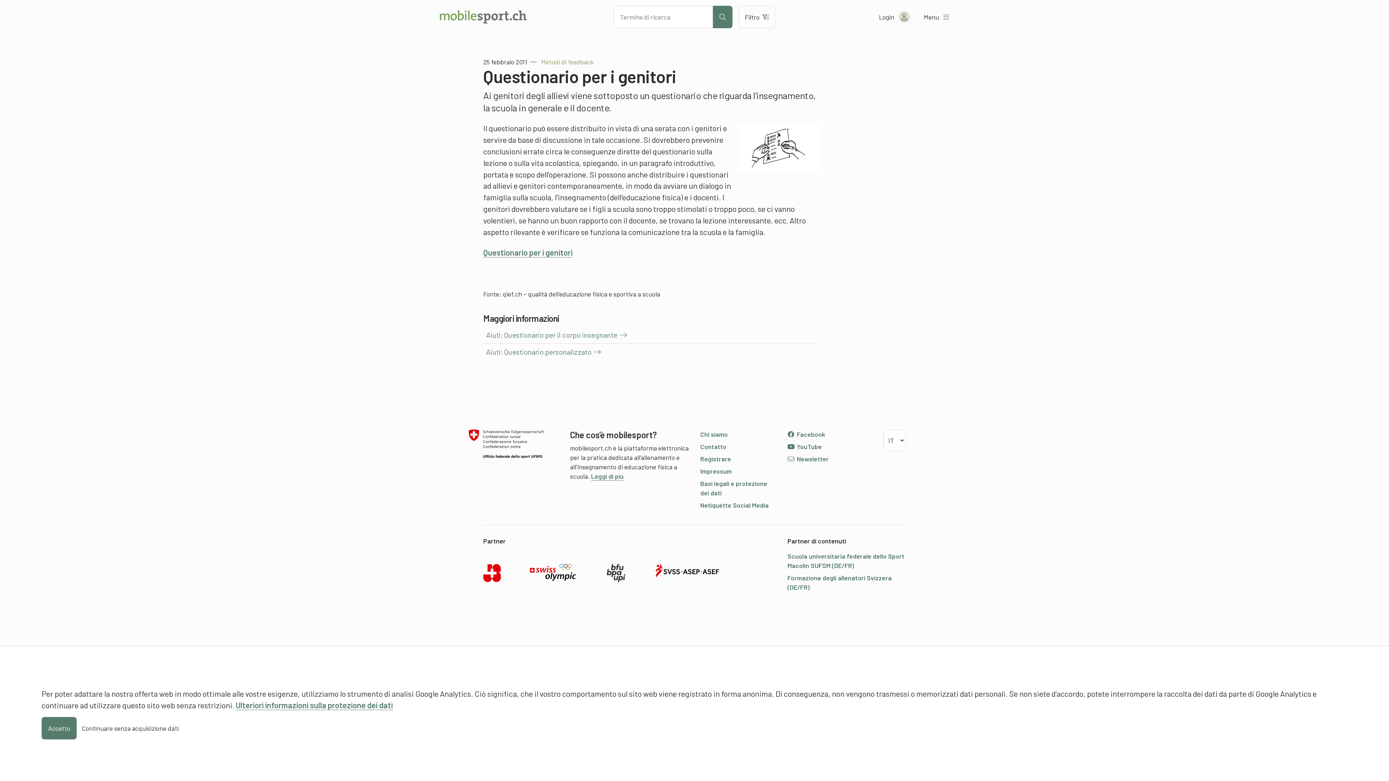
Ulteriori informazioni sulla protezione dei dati (314, 705)
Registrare (715, 459)
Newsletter (812, 459)
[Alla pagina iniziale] (483, 17)
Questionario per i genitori (528, 252)
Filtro (752, 17)
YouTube (808, 447)
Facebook (810, 434)
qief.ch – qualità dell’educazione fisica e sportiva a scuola (581, 294)
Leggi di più (607, 476)
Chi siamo (714, 434)
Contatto (713, 447)
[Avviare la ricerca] (722, 17)
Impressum (716, 471)
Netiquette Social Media (734, 505)
